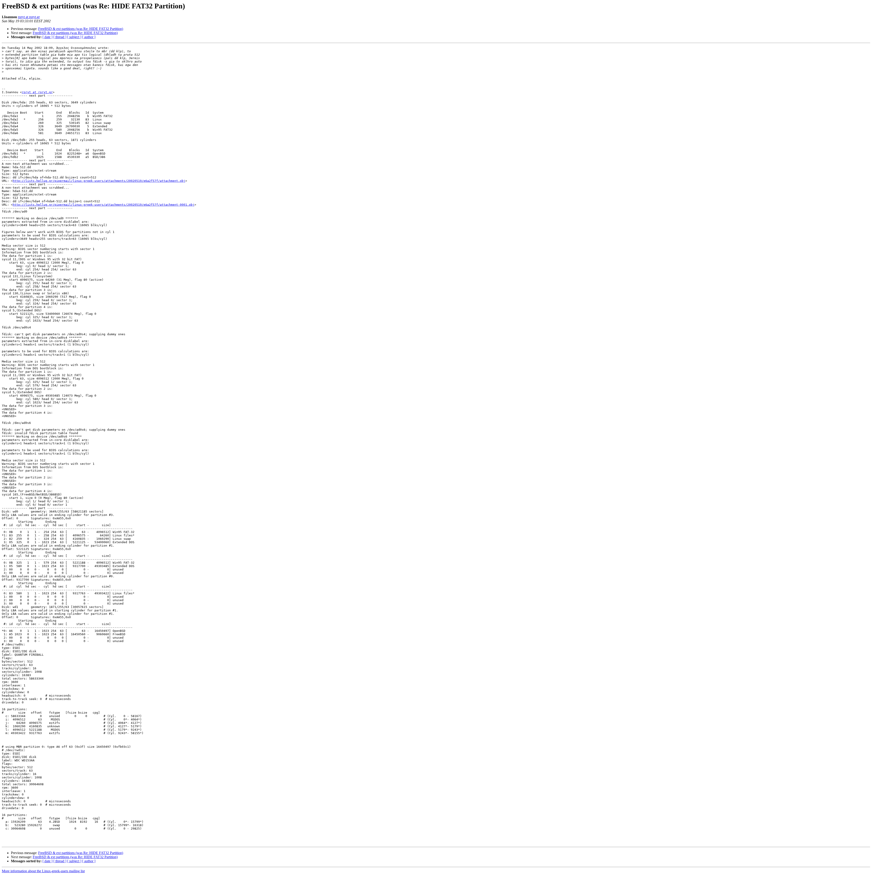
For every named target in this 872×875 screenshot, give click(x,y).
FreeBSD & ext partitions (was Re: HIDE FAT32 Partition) (80, 29)
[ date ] (47, 37)
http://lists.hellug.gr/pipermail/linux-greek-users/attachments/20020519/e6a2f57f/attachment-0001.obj (103, 204)
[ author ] (88, 37)
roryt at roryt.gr (29, 17)
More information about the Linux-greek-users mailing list (43, 871)
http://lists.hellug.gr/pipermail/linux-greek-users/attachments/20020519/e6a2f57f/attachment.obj (99, 180)
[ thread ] (59, 37)
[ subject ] (74, 37)
